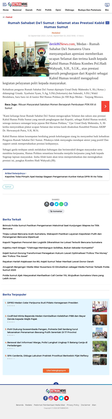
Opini (58, 10)
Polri (39, 10)
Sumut (8, 187)
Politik (48, 10)
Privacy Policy (73, 405)
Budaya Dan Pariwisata (89, 10)
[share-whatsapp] (61, 204)
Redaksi (28, 405)
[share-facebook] (52, 204)
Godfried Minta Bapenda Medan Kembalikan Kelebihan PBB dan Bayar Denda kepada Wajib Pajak (46, 317)
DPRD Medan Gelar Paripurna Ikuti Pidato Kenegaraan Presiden (42, 302)
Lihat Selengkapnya (55, 370)
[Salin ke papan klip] (66, 204)
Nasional (17, 10)
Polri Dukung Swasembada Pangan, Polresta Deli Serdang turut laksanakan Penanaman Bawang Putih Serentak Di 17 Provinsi (42, 331)
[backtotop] (56, 384)
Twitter (62, 402)
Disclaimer (85, 405)
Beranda (19, 405)
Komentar (57, 211)
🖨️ (46, 204)
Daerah (29, 10)
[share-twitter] (57, 204)
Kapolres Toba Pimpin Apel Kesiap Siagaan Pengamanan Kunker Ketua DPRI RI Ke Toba (53, 176)
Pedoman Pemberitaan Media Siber (49, 405)
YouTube (68, 402)
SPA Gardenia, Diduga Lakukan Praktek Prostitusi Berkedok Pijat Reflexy (48, 355)
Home (6, 10)
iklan (94, 405)
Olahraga (69, 10)
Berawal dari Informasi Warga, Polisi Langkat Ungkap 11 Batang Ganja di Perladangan (47, 344)
